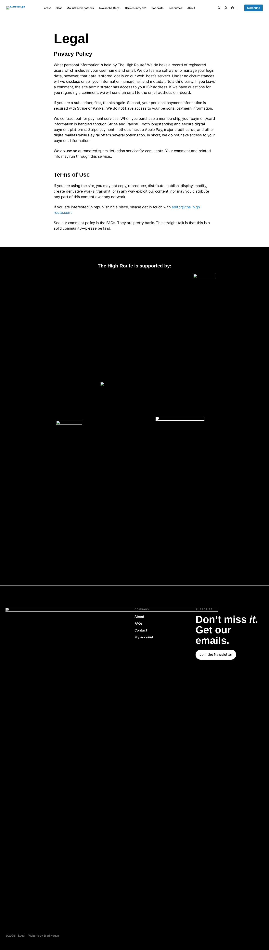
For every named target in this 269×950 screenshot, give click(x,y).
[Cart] (232, 8)
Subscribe (253, 7)
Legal (21, 935)
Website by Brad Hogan (43, 935)
